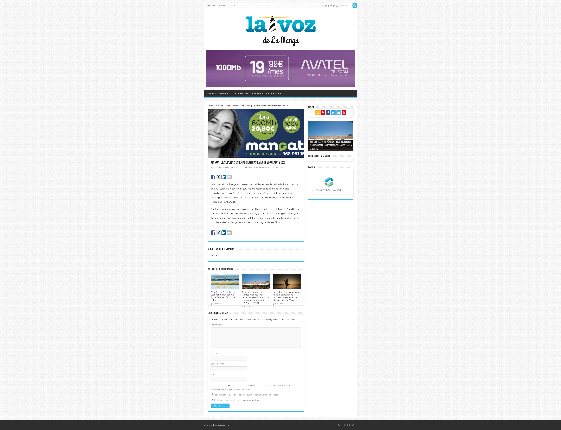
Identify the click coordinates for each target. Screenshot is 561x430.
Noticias (210, 93)
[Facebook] (328, 5)
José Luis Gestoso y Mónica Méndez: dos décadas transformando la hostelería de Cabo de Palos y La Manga (256, 297)
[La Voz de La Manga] (280, 29)
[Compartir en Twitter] (218, 177)
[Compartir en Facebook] (213, 177)
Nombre (215, 353)
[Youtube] (337, 5)
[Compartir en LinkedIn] (223, 177)
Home (210, 106)
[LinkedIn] (334, 5)
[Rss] (323, 5)
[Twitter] (331, 5)
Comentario (216, 325)
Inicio (233, 6)
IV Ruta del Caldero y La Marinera (246, 93)
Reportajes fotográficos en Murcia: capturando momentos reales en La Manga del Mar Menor (287, 296)
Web (213, 374)
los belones (280, 168)
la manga (271, 168)
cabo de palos (232, 106)
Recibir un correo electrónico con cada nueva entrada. (237, 400)
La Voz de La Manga (221, 168)
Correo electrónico (219, 364)
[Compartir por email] (229, 177)
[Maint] (280, 68)
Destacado (263, 168)
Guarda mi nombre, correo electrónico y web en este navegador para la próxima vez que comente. (252, 387)
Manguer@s (224, 93)
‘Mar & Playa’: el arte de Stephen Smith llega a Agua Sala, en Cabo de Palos (223, 296)
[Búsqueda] (355, 5)
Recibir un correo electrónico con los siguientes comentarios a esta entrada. (246, 395)
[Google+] (326, 5)
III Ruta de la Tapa (273, 93)
